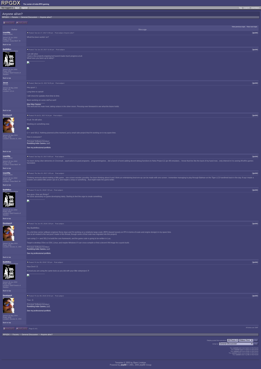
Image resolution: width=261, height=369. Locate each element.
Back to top (7, 44)
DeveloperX (7, 115)
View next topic (252, 26)
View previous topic (238, 26)
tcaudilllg (6, 32)
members (255, 8)
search (247, 8)
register (24, 8)
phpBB (124, 365)
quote (255, 33)
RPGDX (5, 17)
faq (240, 8)
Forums (15, 17)
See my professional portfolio (39, 148)
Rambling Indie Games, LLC (38, 143)
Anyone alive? (46, 17)
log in (17, 8)
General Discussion (29, 17)
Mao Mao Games (34, 104)
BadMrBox (7, 49)
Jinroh (5, 83)
